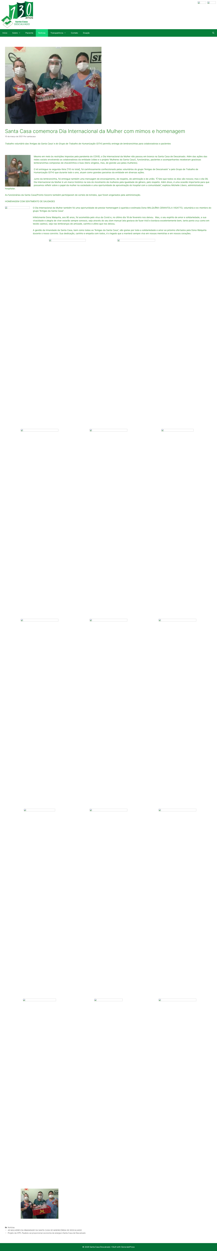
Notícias (41, 33)
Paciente (29, 33)
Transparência (56, 33)
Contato (74, 33)
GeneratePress (128, 1247)
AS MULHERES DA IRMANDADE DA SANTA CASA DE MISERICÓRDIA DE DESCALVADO (45, 1230)
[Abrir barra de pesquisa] (213, 33)
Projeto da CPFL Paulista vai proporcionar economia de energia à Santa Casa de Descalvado (47, 1233)
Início (5, 33)
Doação (86, 33)
